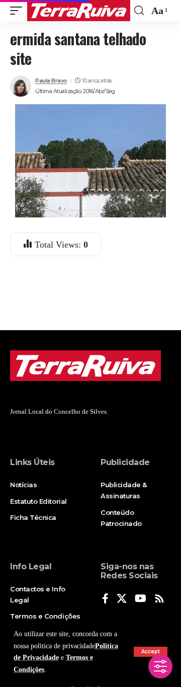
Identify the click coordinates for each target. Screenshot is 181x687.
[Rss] (159, 599)
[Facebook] (105, 599)
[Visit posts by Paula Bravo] (20, 86)
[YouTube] (140, 599)
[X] (121, 599)
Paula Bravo (51, 80)
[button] (150, 652)
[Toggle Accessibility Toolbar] (160, 666)
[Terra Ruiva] (78, 10)
